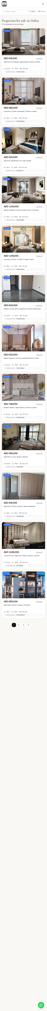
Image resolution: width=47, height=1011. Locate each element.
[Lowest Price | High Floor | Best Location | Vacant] (23, 545)
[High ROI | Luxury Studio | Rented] (23, 446)
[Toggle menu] (43, 4)
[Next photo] (42, 41)
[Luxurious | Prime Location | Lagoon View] (23, 249)
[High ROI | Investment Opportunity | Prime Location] (23, 51)
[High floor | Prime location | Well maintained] (23, 496)
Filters (33, 11)
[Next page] (33, 625)
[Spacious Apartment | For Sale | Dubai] (23, 150)
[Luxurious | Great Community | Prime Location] (23, 101)
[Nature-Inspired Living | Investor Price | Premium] (23, 199)
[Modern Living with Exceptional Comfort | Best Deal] (23, 298)
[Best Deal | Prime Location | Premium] (23, 594)
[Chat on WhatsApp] (41, 1005)
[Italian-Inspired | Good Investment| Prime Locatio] (23, 348)
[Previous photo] (4, 41)
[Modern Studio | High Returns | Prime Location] (23, 397)
